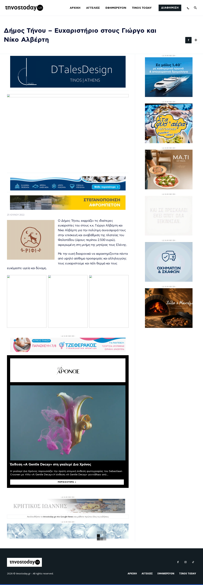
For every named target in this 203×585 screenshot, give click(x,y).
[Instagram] (186, 562)
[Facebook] (188, 40)
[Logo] (23, 7)
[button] (195, 8)
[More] (196, 40)
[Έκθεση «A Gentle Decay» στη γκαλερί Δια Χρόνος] (67, 422)
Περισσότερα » (67, 482)
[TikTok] (193, 562)
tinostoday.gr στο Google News (58, 516)
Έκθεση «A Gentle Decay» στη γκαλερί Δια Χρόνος (50, 464)
